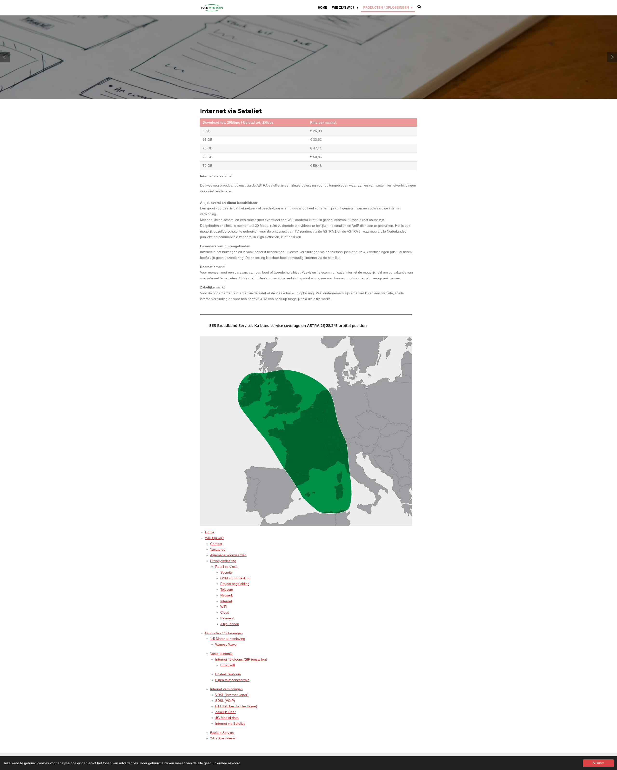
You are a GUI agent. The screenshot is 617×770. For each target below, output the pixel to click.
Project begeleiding (234, 584)
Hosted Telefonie (228, 674)
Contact (216, 544)
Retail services (226, 567)
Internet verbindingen (226, 689)
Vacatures (217, 549)
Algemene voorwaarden (228, 555)
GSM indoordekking (235, 578)
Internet (226, 601)
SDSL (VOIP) (225, 701)
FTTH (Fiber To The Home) (236, 706)
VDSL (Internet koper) (231, 695)
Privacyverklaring (223, 561)
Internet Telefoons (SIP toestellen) (241, 659)
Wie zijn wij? (214, 538)
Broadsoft (227, 665)
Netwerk (226, 595)
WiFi (223, 607)
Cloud (224, 612)
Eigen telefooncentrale (232, 680)
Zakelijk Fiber (225, 712)
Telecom (226, 589)
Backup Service (222, 733)
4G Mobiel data (227, 718)
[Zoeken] (419, 7)
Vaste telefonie (221, 654)
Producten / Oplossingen (224, 633)
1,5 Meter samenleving (227, 639)
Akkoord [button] (598, 763)
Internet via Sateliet (230, 723)
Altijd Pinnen (229, 624)
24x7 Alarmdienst (223, 738)
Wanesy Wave (226, 644)
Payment (227, 618)
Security (226, 572)
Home (209, 532)
